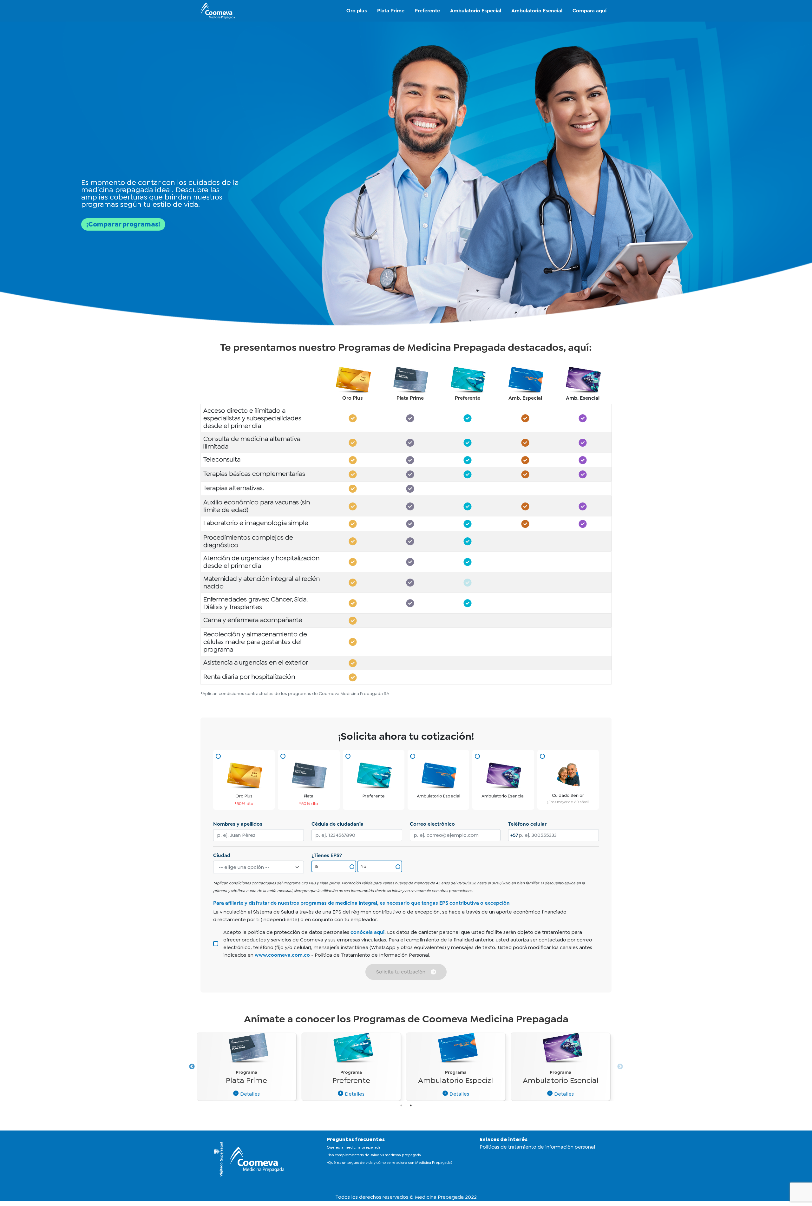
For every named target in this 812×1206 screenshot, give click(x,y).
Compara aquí (589, 10)
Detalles (249, 1094)
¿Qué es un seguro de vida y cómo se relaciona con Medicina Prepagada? (389, 1162)
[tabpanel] (560, 1066)
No (363, 866)
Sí (316, 866)
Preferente (427, 10)
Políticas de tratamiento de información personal (537, 1147)
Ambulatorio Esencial (536, 10)
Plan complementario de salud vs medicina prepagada (374, 1154)
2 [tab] (411, 1105)
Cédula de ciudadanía (337, 824)
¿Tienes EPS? (326, 855)
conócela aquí (367, 932)
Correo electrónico (432, 824)
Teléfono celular (527, 824)
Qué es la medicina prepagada (354, 1147)
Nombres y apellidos (237, 824)
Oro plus (356, 10)
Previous (192, 1067)
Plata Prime (390, 10)
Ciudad (221, 855)
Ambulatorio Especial (475, 10)
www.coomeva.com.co (282, 955)
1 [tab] (401, 1105)
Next (620, 1067)
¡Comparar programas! (123, 224)
